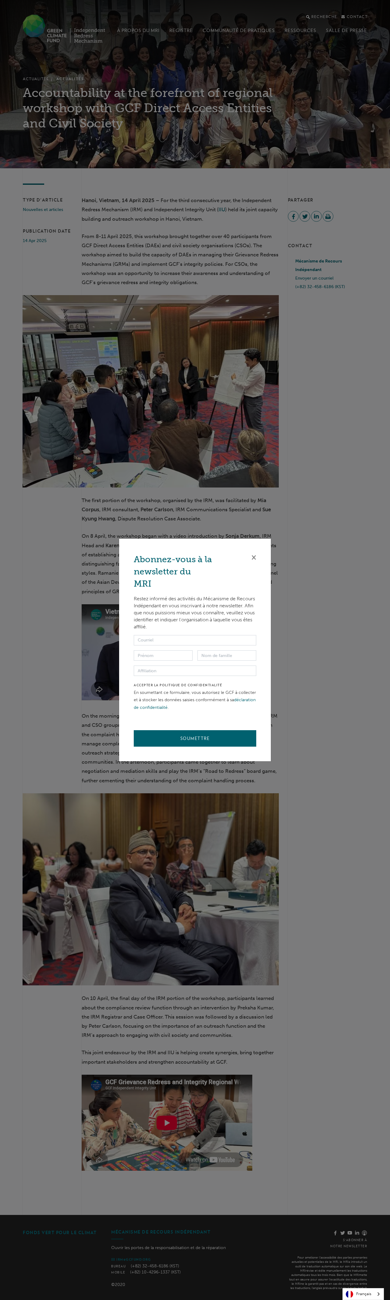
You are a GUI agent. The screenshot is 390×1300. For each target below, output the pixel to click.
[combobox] (363, 1294)
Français (363, 1293)
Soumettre (195, 738)
